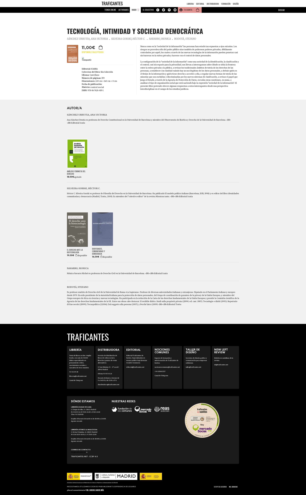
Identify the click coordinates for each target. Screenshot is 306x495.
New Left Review (221, 351)
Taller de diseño (193, 351)
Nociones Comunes (162, 351)
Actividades (123, 9)
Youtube (175, 10)
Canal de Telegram (76, 380)
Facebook (158, 10)
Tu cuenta (188, 9)
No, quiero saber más (95, 490)
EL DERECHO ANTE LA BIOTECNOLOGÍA (75, 251)
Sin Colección (107, 72)
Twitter (163, 10)
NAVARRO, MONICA (160, 38)
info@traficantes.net (79, 452)
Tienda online (110, 9)
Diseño (236, 3)
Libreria (190, 3)
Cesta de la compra (197, 10)
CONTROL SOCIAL (97, 87)
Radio (134, 9)
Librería (75, 350)
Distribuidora (213, 3)
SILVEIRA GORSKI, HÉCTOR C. (128, 38)
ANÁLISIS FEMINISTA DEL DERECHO (76, 172)
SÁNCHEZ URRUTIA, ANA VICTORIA (87, 38)
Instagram (169, 10)
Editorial (200, 3)
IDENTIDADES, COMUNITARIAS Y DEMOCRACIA (98, 251)
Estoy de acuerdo (220, 486)
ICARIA (94, 69)
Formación (225, 3)
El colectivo (148, 9)
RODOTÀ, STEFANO (185, 38)
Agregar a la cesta (101, 47)
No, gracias (233, 486)
